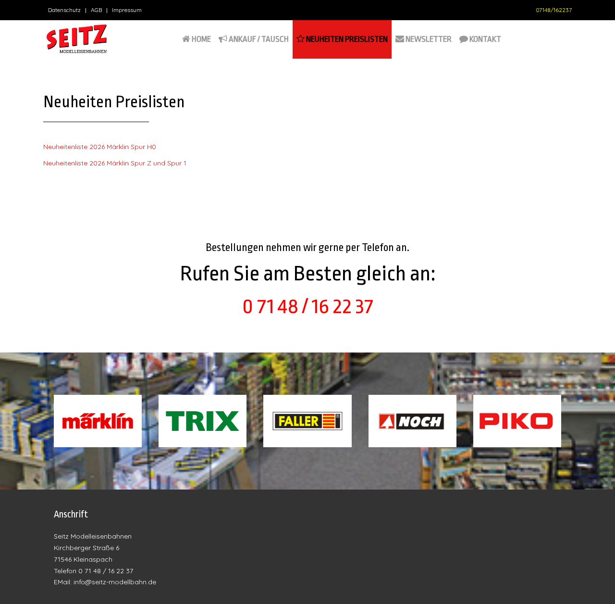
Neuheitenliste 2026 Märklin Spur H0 (99, 146)
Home (200, 39)
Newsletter (428, 39)
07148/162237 (554, 9)
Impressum (127, 9)
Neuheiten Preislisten (346, 39)
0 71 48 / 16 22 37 (307, 306)
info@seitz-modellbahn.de (115, 582)
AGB (96, 9)
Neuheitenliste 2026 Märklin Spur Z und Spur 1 (114, 163)
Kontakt (484, 39)
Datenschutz (64, 9)
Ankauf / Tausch (258, 39)
